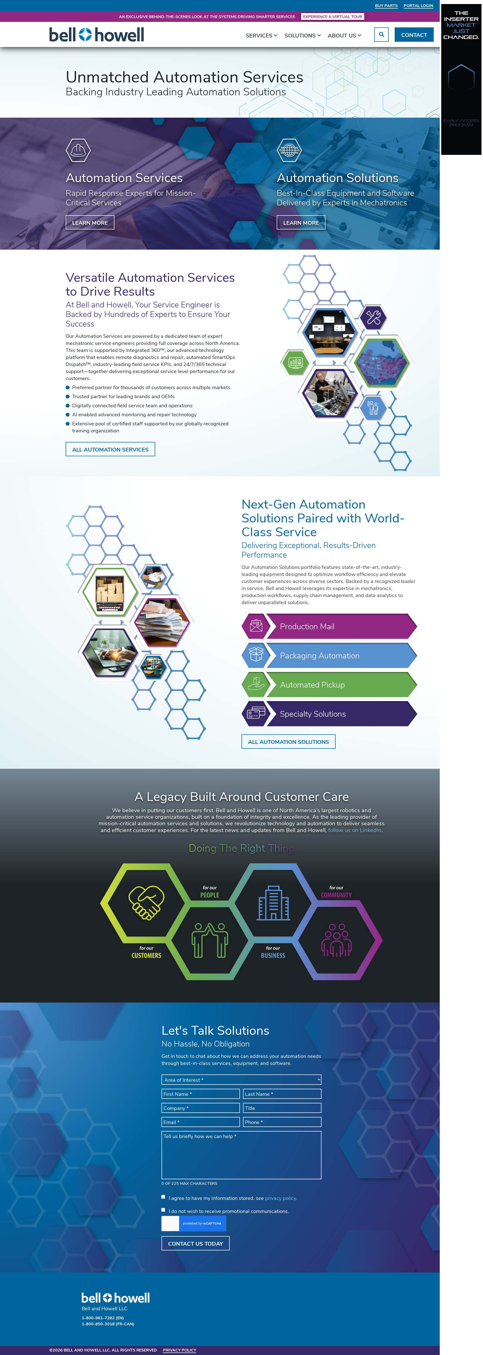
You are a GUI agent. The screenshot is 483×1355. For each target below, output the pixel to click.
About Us (342, 35)
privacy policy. (281, 1197)
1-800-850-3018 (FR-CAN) (108, 1323)
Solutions (300, 35)
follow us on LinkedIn (354, 830)
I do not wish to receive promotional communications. (229, 1210)
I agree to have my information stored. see (233, 1197)
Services (259, 35)
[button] (381, 34)
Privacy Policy (179, 1349)
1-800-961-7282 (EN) (103, 1317)
